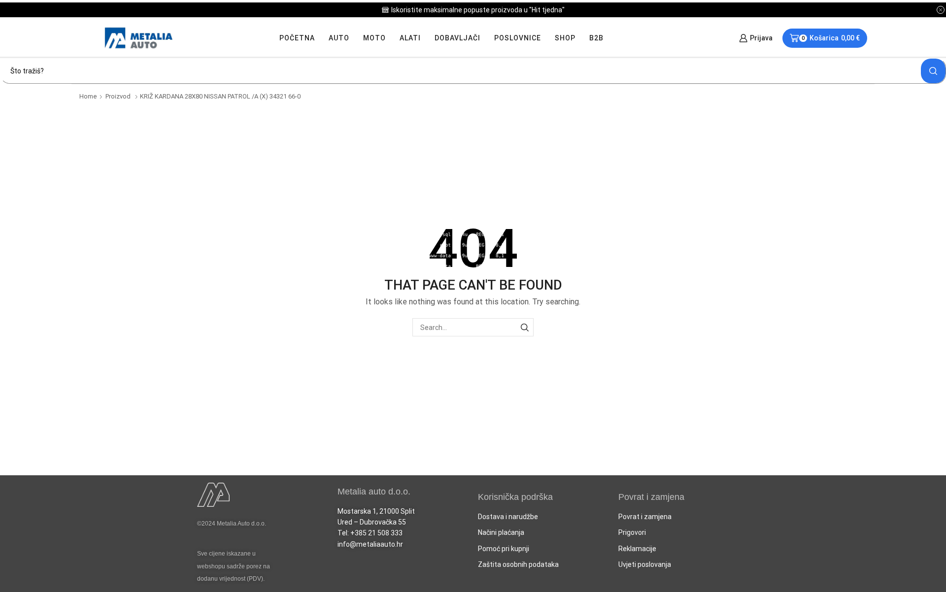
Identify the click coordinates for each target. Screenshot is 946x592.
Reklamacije (637, 549)
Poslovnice (517, 38)
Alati (410, 38)
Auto (339, 38)
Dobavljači (457, 38)
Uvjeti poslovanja (644, 564)
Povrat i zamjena (645, 517)
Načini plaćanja (501, 532)
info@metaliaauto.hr (370, 544)
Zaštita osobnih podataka (518, 564)
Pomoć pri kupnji (503, 549)
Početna (297, 38)
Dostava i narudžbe (508, 517)
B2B (596, 38)
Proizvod (118, 96)
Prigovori (632, 532)
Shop (565, 38)
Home (88, 96)
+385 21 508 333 (376, 533)
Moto (374, 38)
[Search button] (933, 71)
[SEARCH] (524, 327)
